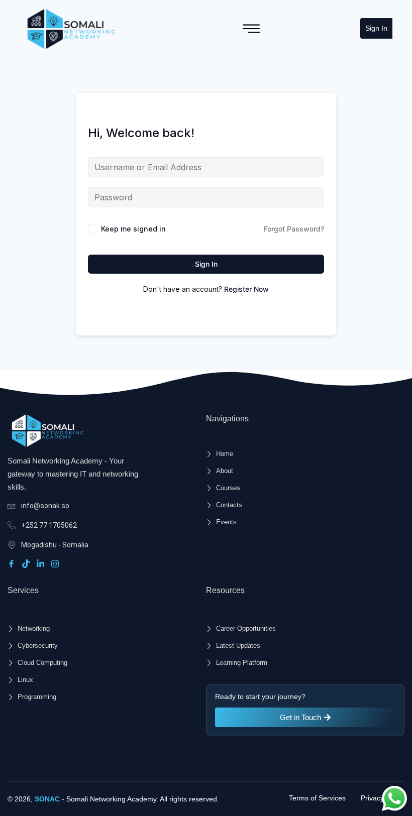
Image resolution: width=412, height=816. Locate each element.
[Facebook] (13, 563)
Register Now (246, 289)
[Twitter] (27, 563)
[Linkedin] (42, 563)
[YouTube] (56, 563)
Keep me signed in (133, 228)
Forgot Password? (294, 228)
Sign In (376, 28)
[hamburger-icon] (251, 28)
